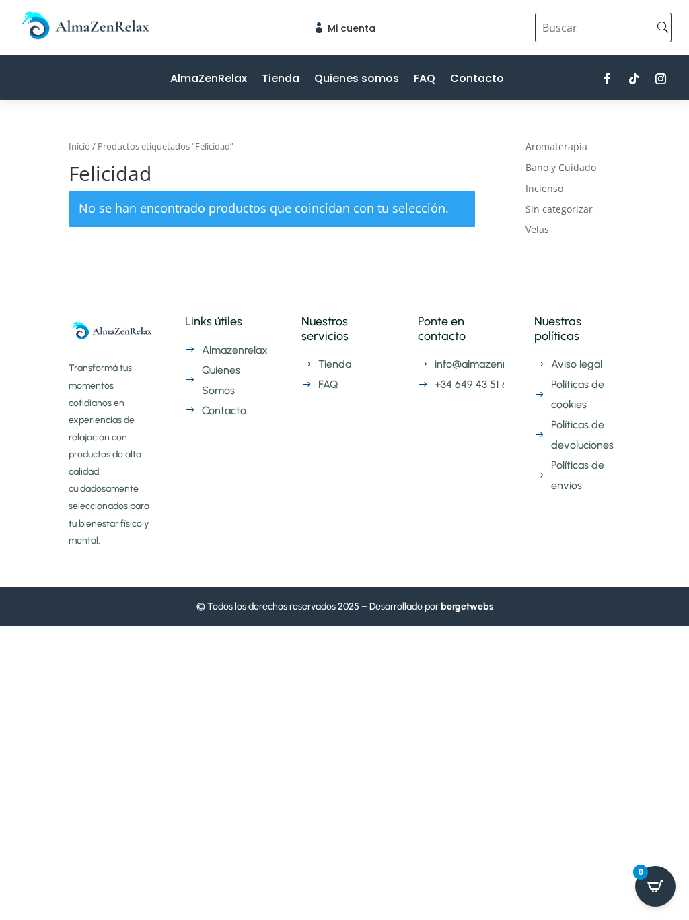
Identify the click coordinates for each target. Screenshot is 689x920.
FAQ (424, 80)
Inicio (79, 146)
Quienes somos (356, 80)
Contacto (477, 80)
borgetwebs (467, 606)
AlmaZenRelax (208, 80)
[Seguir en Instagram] (661, 79)
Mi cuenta (351, 28)
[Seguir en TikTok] (634, 79)
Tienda (280, 80)
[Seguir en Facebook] (607, 79)
